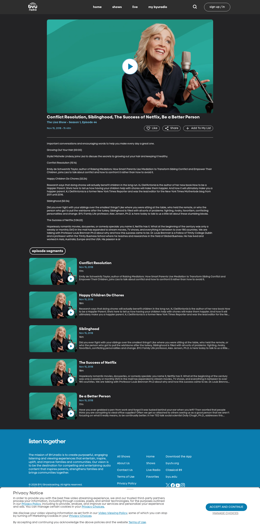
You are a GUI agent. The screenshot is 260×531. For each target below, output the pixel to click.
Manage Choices (225, 513)
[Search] (195, 7)
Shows (150, 463)
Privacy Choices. (93, 506)
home (97, 7)
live (135, 7)
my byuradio (157, 7)
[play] (130, 66)
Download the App (179, 456)
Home (150, 456)
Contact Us (124, 470)
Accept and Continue (226, 507)
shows (117, 7)
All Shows (123, 456)
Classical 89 (174, 470)
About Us (123, 463)
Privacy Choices (80, 516)
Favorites (152, 477)
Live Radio (153, 470)
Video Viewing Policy (112, 513)
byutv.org (172, 463)
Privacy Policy (126, 483)
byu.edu (171, 477)
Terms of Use (125, 477)
